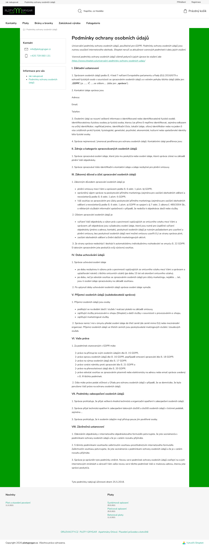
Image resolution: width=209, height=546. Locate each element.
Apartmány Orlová (107, 531)
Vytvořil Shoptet (195, 542)
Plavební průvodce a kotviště (133, 531)
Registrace (196, 2)
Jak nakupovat (12, 2)
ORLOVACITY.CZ (69, 531)
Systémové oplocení (117, 503)
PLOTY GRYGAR (88, 531)
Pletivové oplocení (117, 509)
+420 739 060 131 (40, 55)
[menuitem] (11, 23)
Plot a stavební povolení (18, 503)
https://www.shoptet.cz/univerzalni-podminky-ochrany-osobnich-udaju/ (108, 60)
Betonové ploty (115, 515)
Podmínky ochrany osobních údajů (40, 2)
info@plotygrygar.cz (40, 49)
